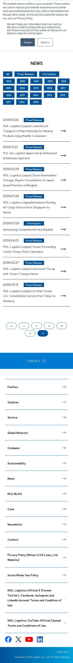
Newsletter (15, 524)
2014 (36, 95)
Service (12, 417)
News (11, 478)
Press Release (26, 74)
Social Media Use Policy (23, 575)
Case (11, 509)
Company (13, 448)
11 (30, 333)
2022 (63, 81)
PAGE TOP (62, 652)
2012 (62, 95)
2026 (9, 81)
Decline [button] (45, 42)
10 (62, 325)
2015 (22, 95)
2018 (49, 88)
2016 (8, 95)
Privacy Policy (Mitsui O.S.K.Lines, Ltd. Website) (33, 557)
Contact (13, 539)
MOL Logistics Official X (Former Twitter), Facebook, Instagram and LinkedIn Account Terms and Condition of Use (34, 597)
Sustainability (17, 463)
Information (49, 74)
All (7, 74)
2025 (22, 81)
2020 (22, 88)
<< (11, 325)
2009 (36, 102)
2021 (8, 88)
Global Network (18, 433)
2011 (8, 102)
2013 (49, 95)
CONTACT (33, 361)
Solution (13, 402)
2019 (36, 88)
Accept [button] (27, 42)
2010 (22, 102)
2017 (63, 88)
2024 (36, 81)
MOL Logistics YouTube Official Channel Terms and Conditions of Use (34, 622)
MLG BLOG (15, 494)
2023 (50, 81)
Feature (13, 387)
